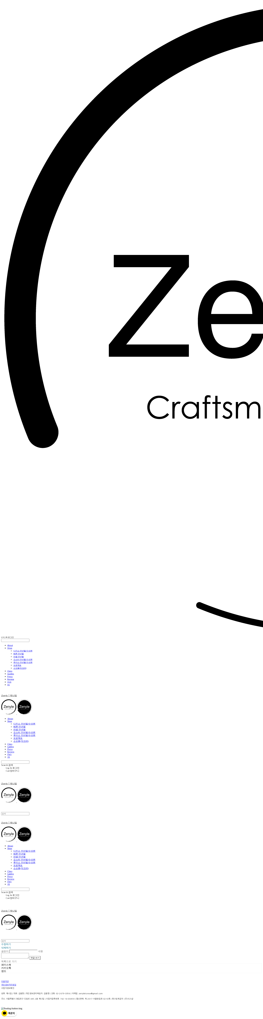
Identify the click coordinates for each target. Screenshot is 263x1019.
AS (8, 684)
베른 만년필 (18, 653)
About (10, 645)
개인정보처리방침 (8, 985)
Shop (9, 648)
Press (10, 676)
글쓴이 (5, 951)
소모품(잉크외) (19, 668)
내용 (40, 951)
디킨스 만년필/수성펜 (22, 650)
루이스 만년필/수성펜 (22, 662)
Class (9, 671)
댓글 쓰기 (35, 958)
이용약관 (5, 981)
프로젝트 (17, 665)
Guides (10, 673)
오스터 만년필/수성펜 (22, 659)
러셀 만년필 (18, 656)
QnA (9, 682)
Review (10, 679)
